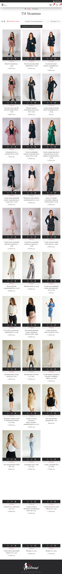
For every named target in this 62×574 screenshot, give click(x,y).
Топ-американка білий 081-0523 (11, 465)
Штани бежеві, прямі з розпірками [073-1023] (31, 199)
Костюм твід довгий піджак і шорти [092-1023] (11, 110)
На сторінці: (53, 21)
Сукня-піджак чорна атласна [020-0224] (51, 243)
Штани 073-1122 (31, 551)
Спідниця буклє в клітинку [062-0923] (11, 153)
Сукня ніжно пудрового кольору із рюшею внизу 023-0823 (51, 376)
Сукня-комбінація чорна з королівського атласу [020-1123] (31, 154)
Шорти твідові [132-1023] (11, 65)
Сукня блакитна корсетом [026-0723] (51, 331)
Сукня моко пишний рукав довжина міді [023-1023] (51, 288)
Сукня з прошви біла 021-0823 (51, 465)
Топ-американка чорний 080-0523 (51, 419)
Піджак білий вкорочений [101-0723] (11, 287)
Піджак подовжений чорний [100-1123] (31, 65)
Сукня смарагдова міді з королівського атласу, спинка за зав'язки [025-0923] (51, 155)
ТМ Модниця (11, 61)
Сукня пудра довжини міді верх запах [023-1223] (11, 244)
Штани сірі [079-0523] (31, 286)
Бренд (29, 9)
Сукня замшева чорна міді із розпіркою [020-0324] (51, 110)
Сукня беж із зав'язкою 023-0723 (12, 508)
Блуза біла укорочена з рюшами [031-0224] (11, 331)
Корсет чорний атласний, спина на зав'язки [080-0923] (51, 200)
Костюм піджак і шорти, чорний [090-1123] (51, 66)
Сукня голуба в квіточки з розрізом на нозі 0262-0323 (31, 509)
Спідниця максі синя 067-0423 (31, 465)
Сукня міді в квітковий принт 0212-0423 (11, 552)
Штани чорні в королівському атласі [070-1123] (31, 110)
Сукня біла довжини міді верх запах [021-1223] (31, 244)
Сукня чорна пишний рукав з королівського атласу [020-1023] (11, 200)
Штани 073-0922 (51, 551)
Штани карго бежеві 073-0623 (31, 375)
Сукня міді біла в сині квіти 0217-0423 (51, 508)
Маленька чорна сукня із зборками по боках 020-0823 (11, 420)
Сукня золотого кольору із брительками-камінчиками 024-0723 (31, 421)
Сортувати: (27, 21)
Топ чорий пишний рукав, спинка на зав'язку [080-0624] (31, 332)
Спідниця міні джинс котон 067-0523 (11, 375)
